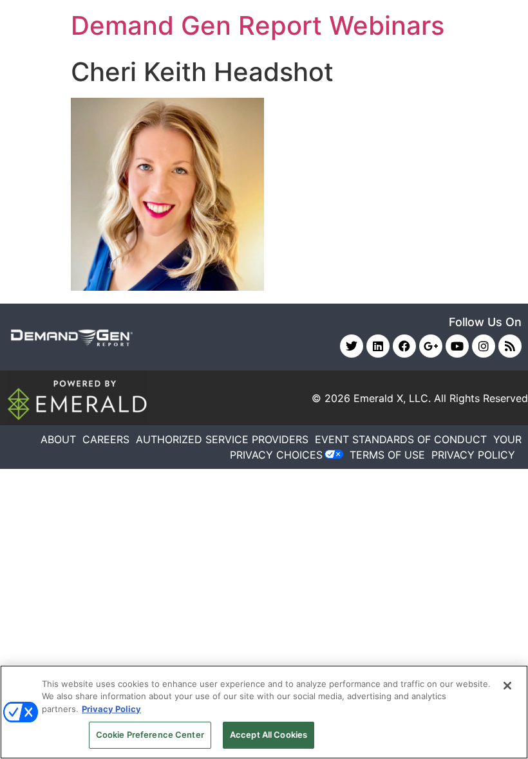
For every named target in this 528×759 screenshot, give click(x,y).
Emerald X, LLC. (392, 398)
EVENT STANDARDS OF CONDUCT (401, 439)
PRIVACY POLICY (473, 454)
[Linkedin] (378, 346)
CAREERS (105, 439)
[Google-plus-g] (430, 346)
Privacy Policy (111, 709)
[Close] (507, 686)
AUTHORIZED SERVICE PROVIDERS (222, 439)
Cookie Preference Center (150, 734)
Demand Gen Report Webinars (257, 25)
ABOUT (58, 439)
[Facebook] (404, 346)
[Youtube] (457, 346)
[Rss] (510, 346)
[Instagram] (483, 346)
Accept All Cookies (268, 734)
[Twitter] (351, 346)
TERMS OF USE (387, 454)
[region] (264, 712)
